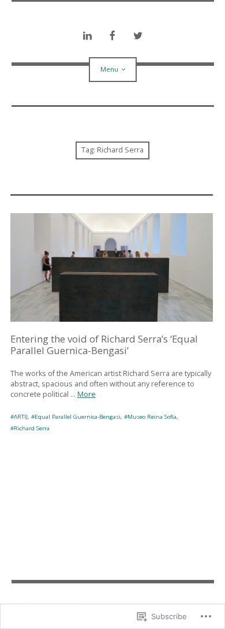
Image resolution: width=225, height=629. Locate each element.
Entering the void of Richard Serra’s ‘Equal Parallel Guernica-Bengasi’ (104, 344)
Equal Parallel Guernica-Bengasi (78, 416)
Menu (109, 69)
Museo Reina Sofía (152, 416)
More (86, 394)
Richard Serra (32, 428)
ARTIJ (21, 416)
